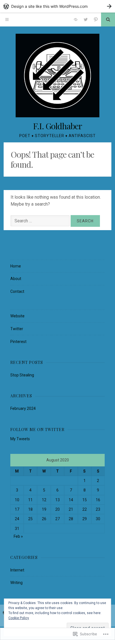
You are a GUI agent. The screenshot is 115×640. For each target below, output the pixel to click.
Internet (17, 570)
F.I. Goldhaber (57, 126)
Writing (16, 582)
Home (15, 266)
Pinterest (18, 341)
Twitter (16, 329)
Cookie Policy (18, 618)
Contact (17, 291)
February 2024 (23, 408)
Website (17, 316)
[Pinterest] (95, 19)
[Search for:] (41, 220)
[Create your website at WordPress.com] (57, 6)
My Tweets (20, 439)
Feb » (18, 536)
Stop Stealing (22, 375)
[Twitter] (85, 19)
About (15, 278)
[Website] (75, 19)
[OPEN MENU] (7, 19)
